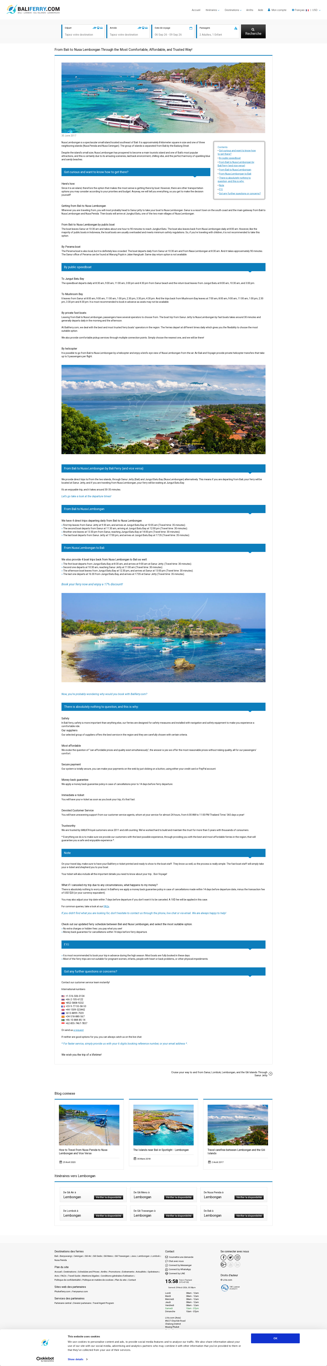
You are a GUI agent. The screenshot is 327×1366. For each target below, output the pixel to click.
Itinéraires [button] (211, 10)
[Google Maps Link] (223, 1264)
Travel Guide (74, 1276)
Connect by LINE (177, 1273)
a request (78, 1030)
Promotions (114, 1271)
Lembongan (144, 1256)
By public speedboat (230, 158)
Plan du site (120, 1280)
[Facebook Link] (223, 1257)
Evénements (128, 1271)
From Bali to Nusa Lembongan (235, 169)
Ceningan (78, 1256)
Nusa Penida (60, 1260)
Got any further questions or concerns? (240, 193)
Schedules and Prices (88, 1271)
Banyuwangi (66, 1256)
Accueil (196, 10)
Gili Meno (108, 1256)
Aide (260, 10)
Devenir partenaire (82, 1303)
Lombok (155, 1256)
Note (221, 185)
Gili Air (88, 1256)
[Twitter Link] (230, 1257)
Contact (132, 1280)
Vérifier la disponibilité (108, 1197)
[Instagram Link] (237, 1257)
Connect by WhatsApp (180, 1269)
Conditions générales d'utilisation (117, 1276)
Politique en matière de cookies (97, 1280)
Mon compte (278, 10)
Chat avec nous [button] (176, 1261)
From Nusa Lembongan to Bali (235, 173)
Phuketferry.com (62, 1291)
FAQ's (63, 1276)
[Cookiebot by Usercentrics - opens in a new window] (45, 1359)
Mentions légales (90, 1276)
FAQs (106, 906)
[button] (306, 10)
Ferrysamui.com (80, 1291)
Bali (56, 1256)
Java (133, 1256)
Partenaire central (62, 1303)
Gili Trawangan (122, 1256)
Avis (56, 1276)
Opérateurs (153, 1271)
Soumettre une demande (181, 1257)
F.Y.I (221, 189)
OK (275, 1338)
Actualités (141, 1271)
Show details (75, 1359)
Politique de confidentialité (67, 1280)
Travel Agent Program (103, 1303)
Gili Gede (97, 1256)
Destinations (70, 1271)
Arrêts (249, 10)
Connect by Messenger (180, 1265)
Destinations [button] (232, 10)
